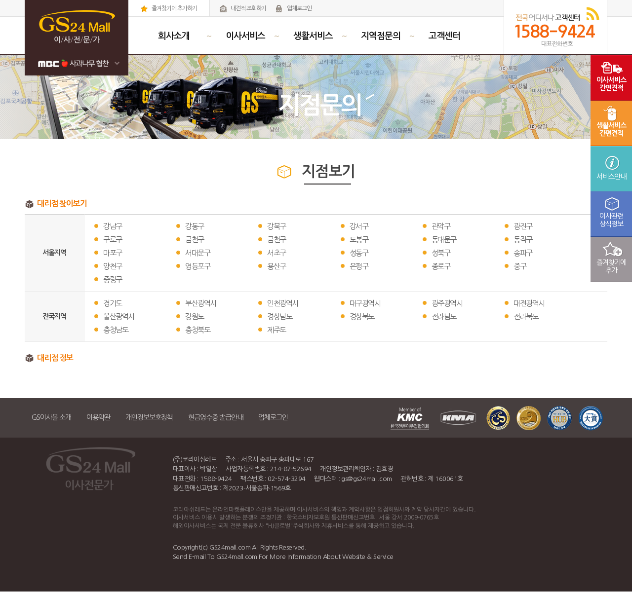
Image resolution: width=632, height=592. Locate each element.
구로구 (112, 239)
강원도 (194, 316)
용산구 (276, 266)
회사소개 (174, 36)
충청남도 (115, 329)
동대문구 (444, 239)
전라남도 (444, 316)
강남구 (112, 226)
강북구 (276, 226)
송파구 (523, 253)
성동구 (359, 253)
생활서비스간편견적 (611, 129)
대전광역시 (529, 303)
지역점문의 (380, 36)
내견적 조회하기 (248, 8)
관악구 (441, 226)
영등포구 (197, 266)
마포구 (112, 253)
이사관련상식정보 (611, 220)
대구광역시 (365, 303)
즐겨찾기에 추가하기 (174, 8)
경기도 (112, 303)
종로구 (441, 266)
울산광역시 (118, 316)
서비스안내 (611, 176)
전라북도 (526, 316)
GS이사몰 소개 (51, 417)
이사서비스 (245, 36)
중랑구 (112, 279)
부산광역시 (200, 303)
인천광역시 (282, 303)
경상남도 (279, 316)
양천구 (112, 266)
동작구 (523, 239)
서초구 (276, 253)
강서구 (359, 226)
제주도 (276, 329)
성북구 (441, 253)
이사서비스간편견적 (611, 83)
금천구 (194, 239)
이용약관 (98, 417)
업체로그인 (299, 8)
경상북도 (362, 316)
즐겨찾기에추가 (611, 266)
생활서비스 (313, 36)
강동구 (194, 226)
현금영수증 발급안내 (215, 417)
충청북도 (197, 329)
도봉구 (359, 239)
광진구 (523, 226)
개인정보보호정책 (149, 417)
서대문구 (197, 253)
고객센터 (444, 36)
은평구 (359, 266)
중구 (520, 266)
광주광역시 (447, 303)
